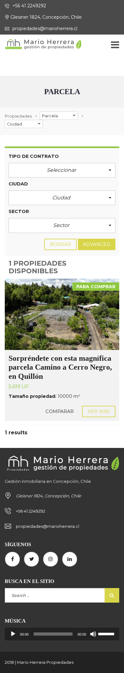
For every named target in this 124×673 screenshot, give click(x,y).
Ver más (99, 411)
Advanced (96, 244)
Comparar (59, 411)
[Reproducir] (13, 634)
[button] (62, 170)
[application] (62, 634)
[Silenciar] (93, 634)
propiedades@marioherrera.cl (44, 28)
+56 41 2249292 (28, 6)
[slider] (107, 633)
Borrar (60, 244)
